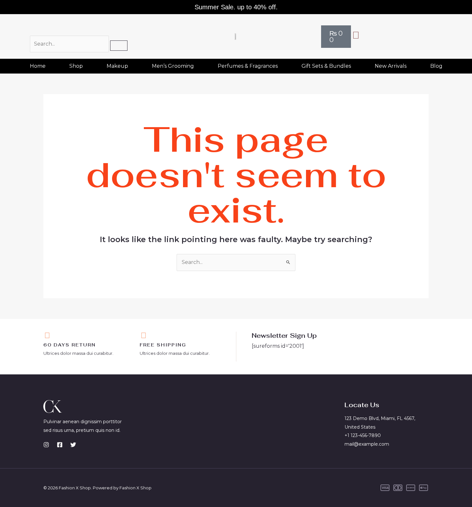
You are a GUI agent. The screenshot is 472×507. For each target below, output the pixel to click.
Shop (76, 66)
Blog (436, 66)
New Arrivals (390, 66)
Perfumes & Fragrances (248, 66)
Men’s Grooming (173, 66)
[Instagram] (46, 445)
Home (38, 66)
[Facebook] (60, 445)
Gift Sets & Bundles (326, 66)
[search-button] (118, 45)
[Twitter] (73, 445)
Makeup (117, 66)
